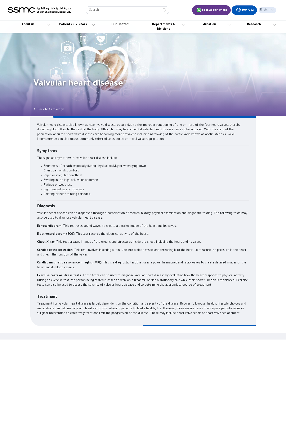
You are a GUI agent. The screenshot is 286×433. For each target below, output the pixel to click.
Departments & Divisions (163, 27)
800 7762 (247, 10)
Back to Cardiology (50, 109)
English (264, 10)
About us (28, 24)
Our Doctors (120, 24)
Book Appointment (214, 10)
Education (208, 24)
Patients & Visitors (73, 24)
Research (254, 24)
